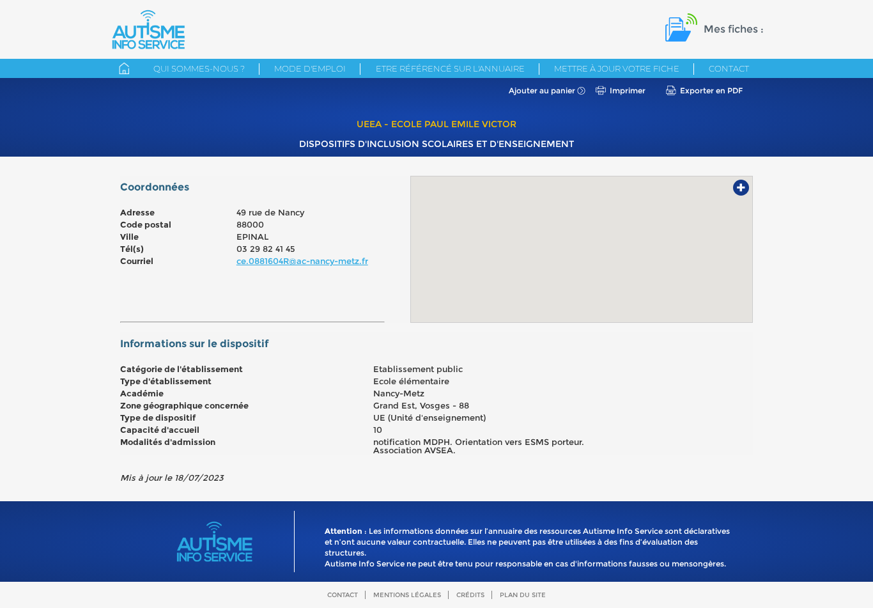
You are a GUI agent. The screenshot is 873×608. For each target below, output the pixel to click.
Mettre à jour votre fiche (616, 68)
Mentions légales (407, 595)
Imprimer (627, 90)
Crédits (470, 595)
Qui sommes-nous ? (199, 68)
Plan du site (523, 595)
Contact (729, 68)
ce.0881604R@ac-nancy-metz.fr (302, 261)
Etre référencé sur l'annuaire (450, 68)
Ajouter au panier (542, 90)
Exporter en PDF (711, 90)
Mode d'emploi (310, 68)
